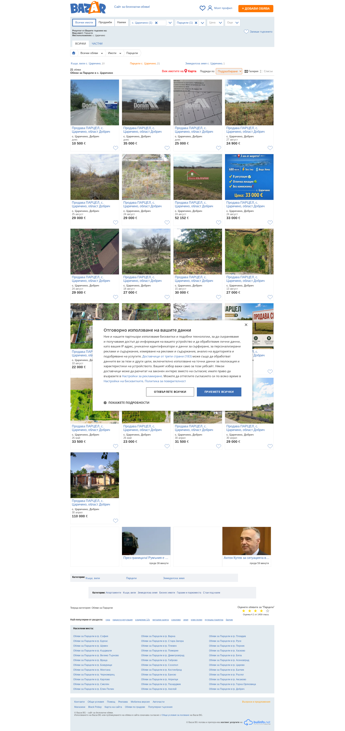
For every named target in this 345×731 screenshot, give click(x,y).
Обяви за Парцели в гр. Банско (158, 674)
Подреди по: (207, 71)
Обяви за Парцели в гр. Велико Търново (96, 655)
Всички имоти (84, 22)
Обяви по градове (135, 707)
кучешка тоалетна (214, 619)
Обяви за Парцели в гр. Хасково (227, 650)
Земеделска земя (173, 578)
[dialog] (172, 365)
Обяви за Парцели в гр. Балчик (226, 669)
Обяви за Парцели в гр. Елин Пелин (93, 689)
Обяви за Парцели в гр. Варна (158, 636)
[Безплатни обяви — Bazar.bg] (88, 8)
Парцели (132, 53)
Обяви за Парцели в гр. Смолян (91, 684)
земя (185, 619)
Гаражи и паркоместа (189, 592)
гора (108, 619)
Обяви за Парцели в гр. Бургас (90, 641)
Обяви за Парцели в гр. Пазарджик (161, 684)
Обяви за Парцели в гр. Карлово (91, 679)
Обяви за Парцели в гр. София (90, 636)
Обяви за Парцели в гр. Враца (90, 660)
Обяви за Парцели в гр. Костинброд (161, 669)
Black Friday (95, 707)
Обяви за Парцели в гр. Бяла (225, 655)
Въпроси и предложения (256, 701)
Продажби (105, 22)
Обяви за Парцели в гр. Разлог (226, 674)
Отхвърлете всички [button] (170, 392)
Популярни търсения (160, 707)
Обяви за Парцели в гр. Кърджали (92, 650)
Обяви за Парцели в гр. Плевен (159, 645)
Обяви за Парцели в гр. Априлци (159, 679)
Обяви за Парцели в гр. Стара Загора (162, 641)
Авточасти (159, 701)
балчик (229, 619)
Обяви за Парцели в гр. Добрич (226, 689)
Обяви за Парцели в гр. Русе (225, 641)
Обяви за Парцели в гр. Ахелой (158, 689)
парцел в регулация (123, 619)
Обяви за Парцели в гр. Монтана (91, 669)
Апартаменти (113, 592)
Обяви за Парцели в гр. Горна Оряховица (232, 684)
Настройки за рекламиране (142, 376)
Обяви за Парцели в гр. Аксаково (227, 679)
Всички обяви (89, 53)
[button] (126, 402)
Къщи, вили (93, 578)
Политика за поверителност (165, 381)
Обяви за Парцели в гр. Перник (226, 645)
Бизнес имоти (167, 592)
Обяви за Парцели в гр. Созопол (159, 665)
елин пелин (196, 619)
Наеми (121, 22)
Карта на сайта (113, 707)
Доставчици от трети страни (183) (167, 356)
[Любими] (203, 8)
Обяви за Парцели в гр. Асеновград (229, 660)
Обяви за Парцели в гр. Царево (227, 665)
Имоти (112, 53)
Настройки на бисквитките (123, 381)
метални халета (161, 619)
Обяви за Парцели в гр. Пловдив (227, 636)
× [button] (245, 324)
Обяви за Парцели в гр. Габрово (159, 660)
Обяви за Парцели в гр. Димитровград (162, 655)
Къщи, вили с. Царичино (88, 63)
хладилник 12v (142, 619)
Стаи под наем (211, 592)
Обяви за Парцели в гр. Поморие (159, 650)
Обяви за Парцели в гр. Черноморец (94, 674)
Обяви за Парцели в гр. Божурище (92, 665)
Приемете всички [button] (219, 392)
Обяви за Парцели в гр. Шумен (90, 645)
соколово (176, 619)
